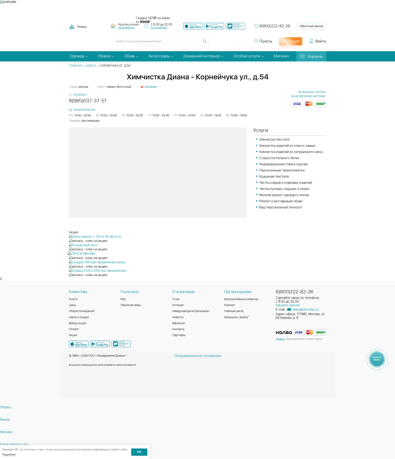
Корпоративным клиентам (241, 299)
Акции (73, 335)
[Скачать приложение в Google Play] (100, 344)
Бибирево (151, 87)
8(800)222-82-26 (274, 26)
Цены (72, 305)
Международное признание (190, 311)
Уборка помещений (81, 311)
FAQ (123, 299)
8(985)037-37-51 (87, 100)
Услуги (73, 299)
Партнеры (178, 335)
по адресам (126, 27)
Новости (178, 317)
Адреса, (280, 339)
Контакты (178, 329)
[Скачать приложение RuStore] (235, 26)
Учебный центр (234, 311)
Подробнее (9, 454)
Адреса (90, 65)
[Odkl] (222, 43)
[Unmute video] (197, 10)
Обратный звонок (312, 26)
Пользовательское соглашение (197, 355)
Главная (75, 65)
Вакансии (178, 323)
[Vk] (214, 43)
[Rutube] (229, 43)
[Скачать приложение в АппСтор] (193, 26)
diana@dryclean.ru (305, 309)
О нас (176, 299)
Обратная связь (131, 305)
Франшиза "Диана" (236, 317)
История (178, 305)
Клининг (229, 305)
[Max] (244, 43)
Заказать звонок (288, 305)
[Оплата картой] (284, 333)
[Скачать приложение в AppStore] (78, 344)
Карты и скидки (79, 317)
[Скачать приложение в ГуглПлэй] (214, 26)
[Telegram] (237, 43)
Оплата (73, 329)
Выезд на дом (78, 323)
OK (139, 452)
